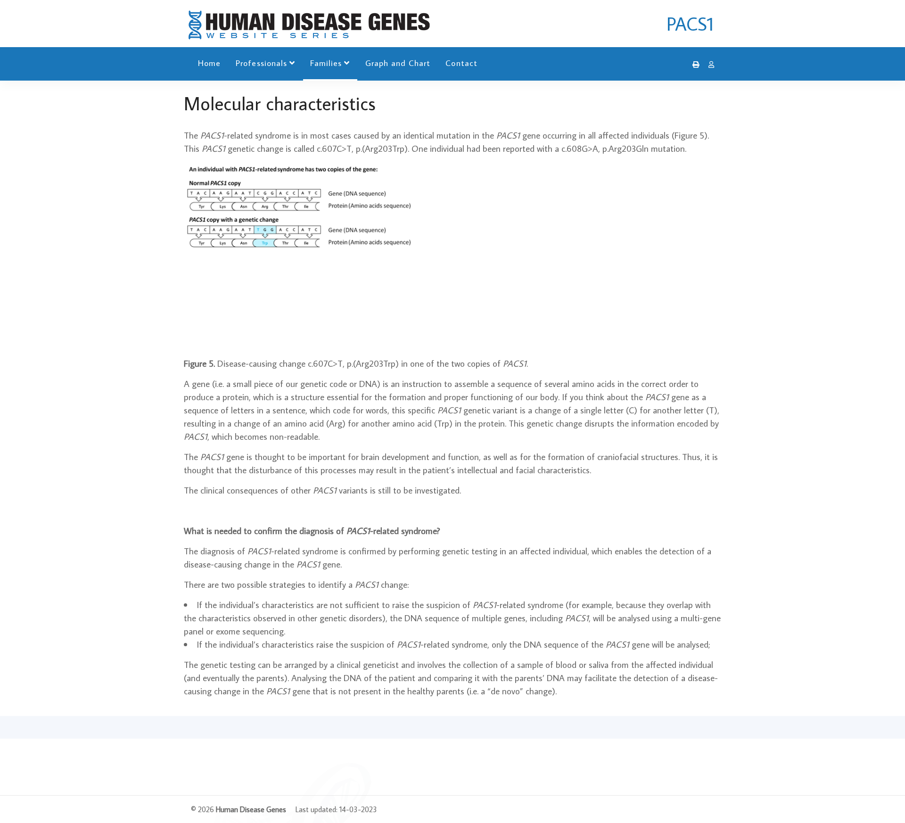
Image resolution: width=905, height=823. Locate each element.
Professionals (261, 63)
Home (209, 63)
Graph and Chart (398, 63)
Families (326, 63)
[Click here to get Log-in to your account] (709, 64)
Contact (461, 63)
